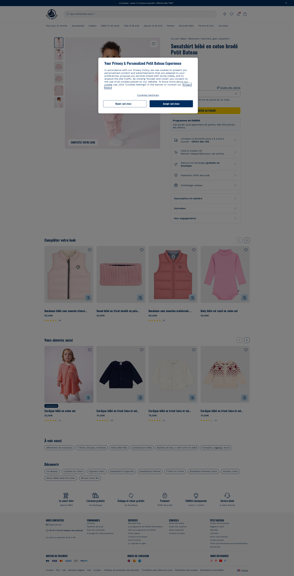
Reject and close (123, 103)
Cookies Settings (148, 95)
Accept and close (171, 103)
